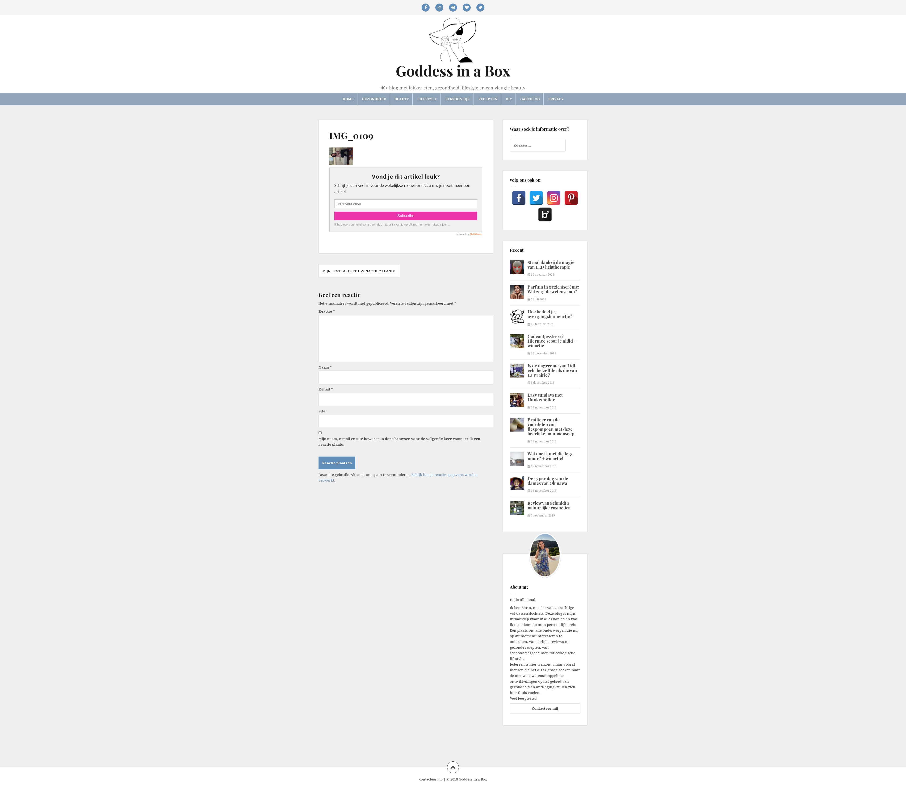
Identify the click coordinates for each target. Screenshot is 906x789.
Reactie (327, 311)
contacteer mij (431, 779)
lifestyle (427, 99)
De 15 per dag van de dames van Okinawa (548, 481)
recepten (487, 99)
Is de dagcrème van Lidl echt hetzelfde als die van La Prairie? (552, 370)
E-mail (326, 389)
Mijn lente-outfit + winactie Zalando (359, 271)
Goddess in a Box (453, 70)
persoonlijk (457, 99)
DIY (509, 99)
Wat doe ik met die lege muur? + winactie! (551, 456)
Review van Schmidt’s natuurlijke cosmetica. (550, 505)
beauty (401, 99)
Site (322, 411)
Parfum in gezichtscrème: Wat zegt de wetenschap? (553, 289)
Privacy (556, 99)
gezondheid (374, 99)
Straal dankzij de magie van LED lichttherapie (551, 265)
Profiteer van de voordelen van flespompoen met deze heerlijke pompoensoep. (551, 426)
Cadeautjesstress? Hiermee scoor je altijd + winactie (552, 341)
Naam (325, 367)
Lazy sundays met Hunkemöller (545, 397)
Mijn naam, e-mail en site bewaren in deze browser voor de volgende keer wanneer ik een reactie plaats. (399, 441)
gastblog (530, 99)
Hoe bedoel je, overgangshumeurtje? (550, 314)
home (348, 99)
